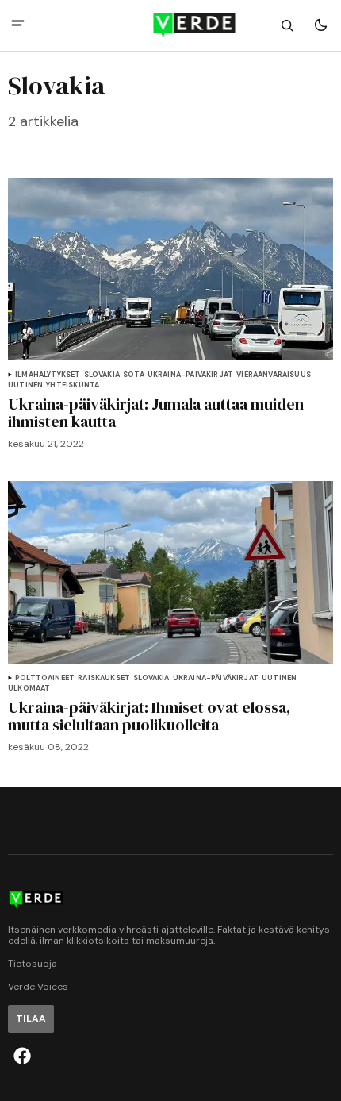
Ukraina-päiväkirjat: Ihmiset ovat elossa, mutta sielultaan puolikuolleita (149, 716)
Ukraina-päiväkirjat (190, 375)
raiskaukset (104, 678)
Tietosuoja (32, 964)
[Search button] (287, 25)
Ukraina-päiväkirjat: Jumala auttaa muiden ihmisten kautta (156, 412)
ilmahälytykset (48, 375)
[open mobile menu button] (18, 25)
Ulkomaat (29, 688)
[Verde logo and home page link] (171, 25)
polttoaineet (45, 678)
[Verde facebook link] (22, 1055)
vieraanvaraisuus (273, 375)
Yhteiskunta (72, 385)
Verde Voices (38, 987)
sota (133, 375)
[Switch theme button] (320, 25)
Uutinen (25, 385)
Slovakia (102, 375)
